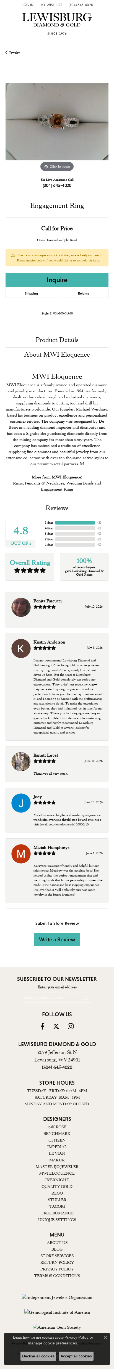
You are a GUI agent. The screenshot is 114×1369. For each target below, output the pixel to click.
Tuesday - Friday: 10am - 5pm (57, 1090)
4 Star (49, 528)
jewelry (14, 52)
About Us (57, 1242)
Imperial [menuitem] (57, 1146)
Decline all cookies (38, 1356)
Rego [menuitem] (57, 1193)
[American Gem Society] (57, 1327)
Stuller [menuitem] (57, 1199)
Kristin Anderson (49, 642)
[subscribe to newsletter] (85, 997)
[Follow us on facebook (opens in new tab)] (42, 1026)
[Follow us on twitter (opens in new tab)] (56, 1026)
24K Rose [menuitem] (57, 1126)
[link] (81, 5)
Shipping (31, 293)
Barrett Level (45, 755)
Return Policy (57, 1262)
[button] (26, 5)
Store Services (57, 1255)
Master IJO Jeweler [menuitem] (57, 1166)
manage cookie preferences (52, 1343)
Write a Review (57, 939)
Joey (37, 796)
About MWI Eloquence (57, 355)
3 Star (49, 533)
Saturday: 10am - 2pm (57, 1097)
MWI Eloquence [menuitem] (57, 1173)
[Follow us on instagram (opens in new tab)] (70, 1026)
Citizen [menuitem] (57, 1140)
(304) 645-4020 (57, 185)
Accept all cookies (76, 1356)
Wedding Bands (80, 483)
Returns (83, 293)
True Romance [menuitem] (57, 1213)
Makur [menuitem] (57, 1160)
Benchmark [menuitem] (57, 1133)
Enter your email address (57, 986)
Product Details (57, 340)
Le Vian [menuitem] (57, 1153)
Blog (57, 1249)
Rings (18, 483)
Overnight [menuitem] (57, 1179)
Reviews (57, 508)
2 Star (49, 539)
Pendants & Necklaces (44, 483)
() (99, 522)
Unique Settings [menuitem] (57, 1219)
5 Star (49, 522)
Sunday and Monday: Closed (57, 1103)
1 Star (49, 544)
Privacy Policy (57, 1269)
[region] (57, 121)
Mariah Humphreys (51, 847)
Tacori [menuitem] (57, 1206)
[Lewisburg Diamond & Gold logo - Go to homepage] (57, 25)
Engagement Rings (57, 489)
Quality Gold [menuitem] (57, 1186)
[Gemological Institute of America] (57, 1312)
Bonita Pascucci (47, 601)
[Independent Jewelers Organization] (57, 1297)
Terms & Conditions (57, 1275)
